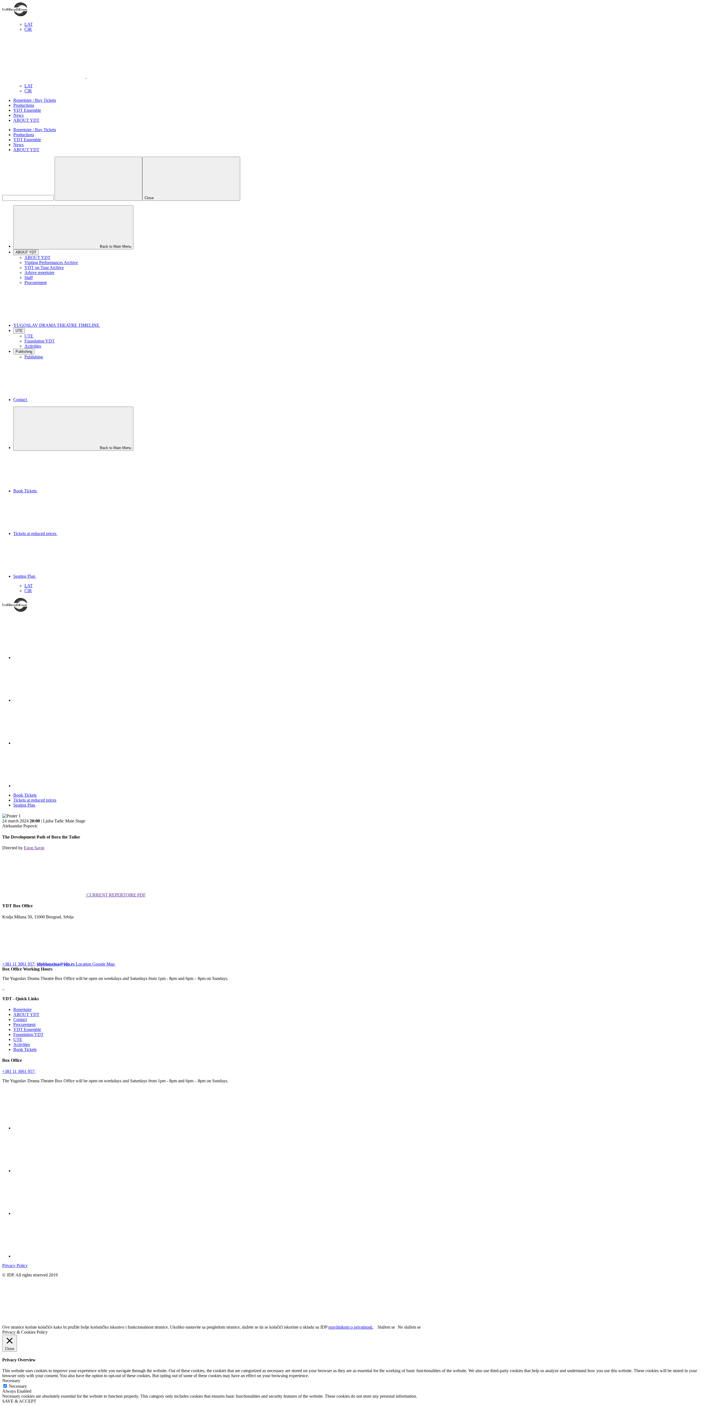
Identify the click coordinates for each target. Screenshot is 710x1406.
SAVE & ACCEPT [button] (19, 1401)
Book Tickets (25, 795)
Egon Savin (34, 847)
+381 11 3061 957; (19, 964)
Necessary (18, 1386)
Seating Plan (24, 805)
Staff (28, 277)
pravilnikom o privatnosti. (350, 1327)
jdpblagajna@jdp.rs (56, 964)
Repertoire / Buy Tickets (34, 100)
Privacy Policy (15, 1265)
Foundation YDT (39, 341)
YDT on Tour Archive (44, 267)
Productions (23, 105)
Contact (20, 1019)
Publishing (33, 356)
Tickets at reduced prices (34, 800)
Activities (32, 346)
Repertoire (22, 1009)
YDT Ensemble (27, 110)
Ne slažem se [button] (409, 1327)
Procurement (35, 282)
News (18, 115)
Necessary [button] (11, 1380)
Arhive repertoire (39, 272)
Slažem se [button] (386, 1327)
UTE (28, 336)
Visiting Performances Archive (51, 262)
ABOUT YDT (26, 120)
